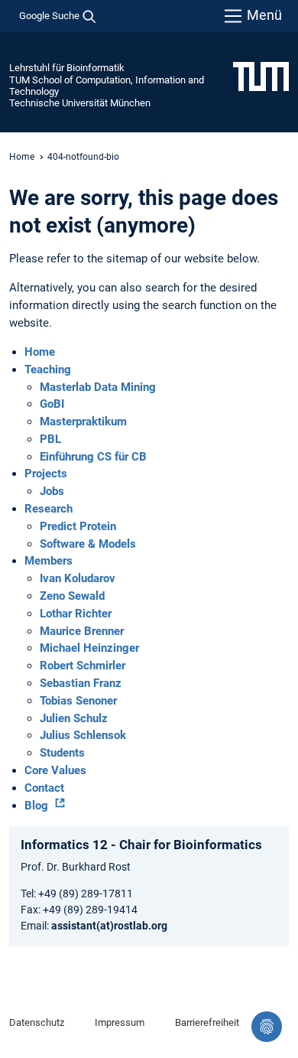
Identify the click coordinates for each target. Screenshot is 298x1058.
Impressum (119, 1022)
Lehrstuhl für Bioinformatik (67, 67)
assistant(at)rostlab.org (109, 926)
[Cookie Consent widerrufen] (266, 1026)
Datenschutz (36, 1022)
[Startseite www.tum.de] (261, 76)
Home (21, 156)
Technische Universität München (80, 103)
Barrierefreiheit (207, 1022)
